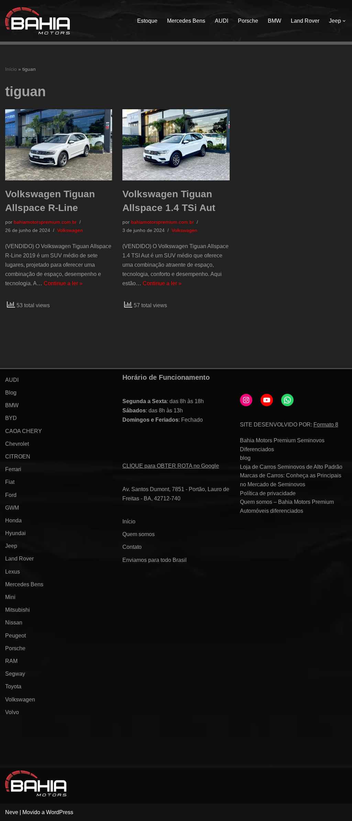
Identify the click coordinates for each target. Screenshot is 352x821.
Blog (10, 393)
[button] (344, 21)
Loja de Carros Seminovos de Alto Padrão (291, 467)
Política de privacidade (268, 493)
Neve (11, 812)
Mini (10, 597)
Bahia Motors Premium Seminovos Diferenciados (282, 444)
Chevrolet (17, 444)
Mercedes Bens (186, 21)
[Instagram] (246, 400)
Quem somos (138, 534)
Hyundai (15, 533)
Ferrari (13, 469)
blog (245, 458)
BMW (274, 21)
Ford (10, 495)
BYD (11, 418)
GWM (12, 508)
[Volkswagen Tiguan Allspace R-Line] (58, 145)
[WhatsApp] (287, 400)
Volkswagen (70, 230)
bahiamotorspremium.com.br (45, 222)
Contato (132, 547)
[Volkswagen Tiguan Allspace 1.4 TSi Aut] (175, 145)
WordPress (59, 812)
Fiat (9, 482)
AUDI (221, 21)
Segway (15, 674)
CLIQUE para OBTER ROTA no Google (170, 466)
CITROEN (17, 456)
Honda (13, 520)
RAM (11, 661)
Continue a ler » (63, 283)
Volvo (12, 712)
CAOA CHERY (23, 431)
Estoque (147, 21)
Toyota (13, 686)
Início (11, 69)
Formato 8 (326, 425)
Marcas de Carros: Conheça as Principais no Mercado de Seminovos (290, 480)
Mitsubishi (17, 610)
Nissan (13, 622)
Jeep (11, 546)
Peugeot (15, 636)
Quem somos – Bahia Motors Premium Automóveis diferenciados (287, 506)
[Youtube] (267, 400)
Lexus (12, 572)
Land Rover (305, 21)
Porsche (248, 21)
